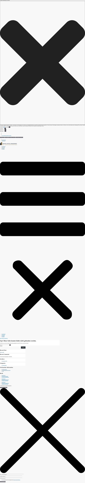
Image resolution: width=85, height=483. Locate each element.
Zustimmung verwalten (3, 387)
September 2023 (4, 361)
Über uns (3, 147)
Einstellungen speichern (19, 137)
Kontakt (3, 149)
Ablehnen (6, 137)
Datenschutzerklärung (5, 377)
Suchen (23, 347)
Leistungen (3, 146)
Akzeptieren (2, 137)
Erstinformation (4, 369)
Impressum (3, 140)
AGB (3, 371)
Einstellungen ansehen (11, 137)
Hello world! (2, 352)
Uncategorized (4, 365)
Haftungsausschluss (5, 376)
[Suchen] (10, 345)
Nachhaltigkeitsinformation (6, 370)
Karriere (3, 148)
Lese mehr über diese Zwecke (6, 135)
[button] (42, 63)
